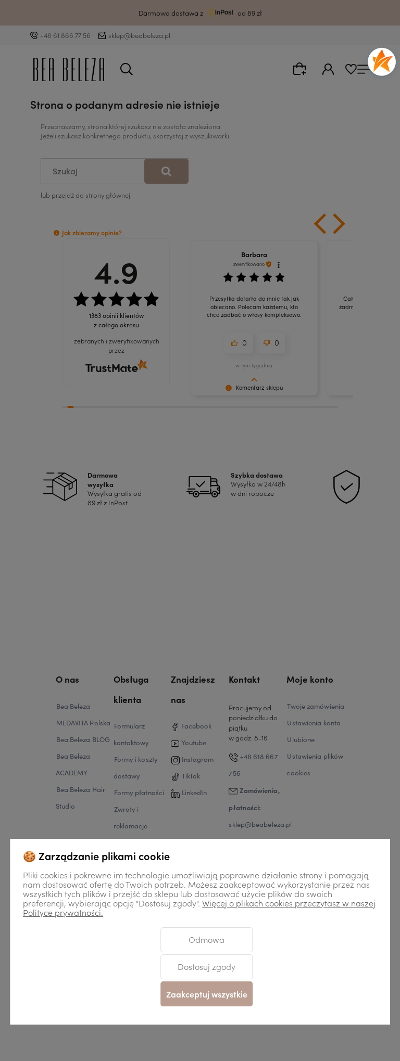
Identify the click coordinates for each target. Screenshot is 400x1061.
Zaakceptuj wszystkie (206, 994)
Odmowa (206, 939)
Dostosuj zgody (206, 966)
